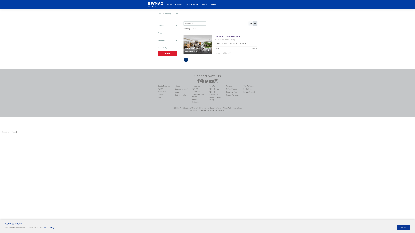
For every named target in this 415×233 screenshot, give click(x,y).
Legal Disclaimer (216, 108)
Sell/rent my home (181, 95)
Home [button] (169, 4)
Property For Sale (171, 14)
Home (160, 14)
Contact (213, 4)
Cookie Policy (237, 108)
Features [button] (161, 40)
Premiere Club (231, 92)
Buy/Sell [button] (178, 4)
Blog (159, 97)
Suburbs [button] (161, 26)
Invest (177, 92)
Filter (167, 53)
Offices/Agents (231, 89)
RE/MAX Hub (214, 89)
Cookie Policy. (48, 228)
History (160, 94)
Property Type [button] (163, 48)
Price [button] (160, 33)
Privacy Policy (227, 108)
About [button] (204, 4)
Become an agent (181, 89)
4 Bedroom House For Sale (227, 36)
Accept (403, 228)
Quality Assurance (232, 95)
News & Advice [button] (192, 4)
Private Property (249, 92)
